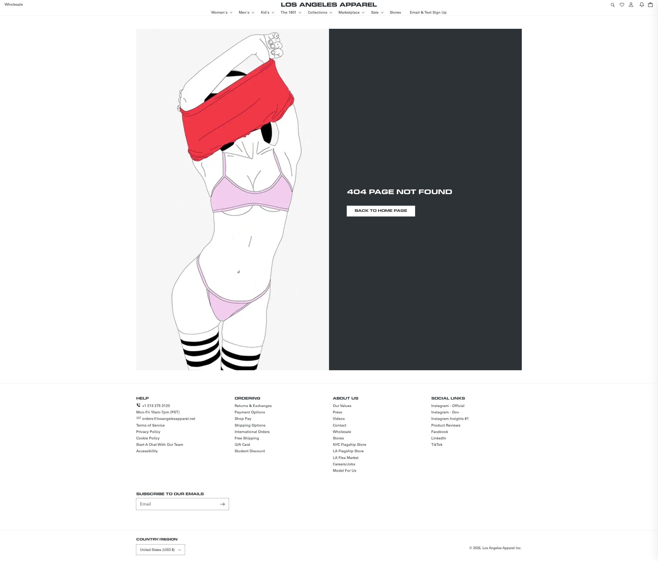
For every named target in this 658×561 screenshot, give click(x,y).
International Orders (252, 431)
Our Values (342, 405)
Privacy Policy (148, 431)
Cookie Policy (148, 438)
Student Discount (250, 451)
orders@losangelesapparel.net (168, 418)
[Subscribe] (223, 504)
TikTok (436, 444)
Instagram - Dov (445, 412)
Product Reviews (445, 425)
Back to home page (381, 210)
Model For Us (344, 470)
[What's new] (641, 4)
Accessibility (147, 451)
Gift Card (242, 444)
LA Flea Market (346, 457)
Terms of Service (150, 425)
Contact (339, 425)
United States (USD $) (157, 549)
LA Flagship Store (348, 451)
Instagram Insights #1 (450, 418)
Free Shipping (247, 438)
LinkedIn (438, 438)
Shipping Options (250, 425)
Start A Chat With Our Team (159, 444)
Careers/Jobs (344, 464)
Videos (339, 418)
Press (337, 412)
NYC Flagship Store (349, 444)
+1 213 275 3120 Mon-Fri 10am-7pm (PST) (158, 408)
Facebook (439, 431)
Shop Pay (243, 418)
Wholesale (342, 431)
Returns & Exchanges (253, 405)
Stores (338, 438)
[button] (612, 4)
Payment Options (250, 412)
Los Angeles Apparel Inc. (502, 548)
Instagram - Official (447, 405)
